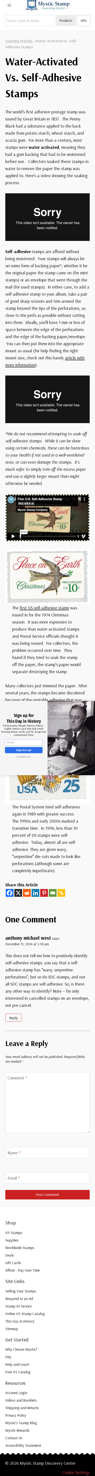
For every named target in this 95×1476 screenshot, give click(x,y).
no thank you (24, 756)
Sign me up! (23, 750)
